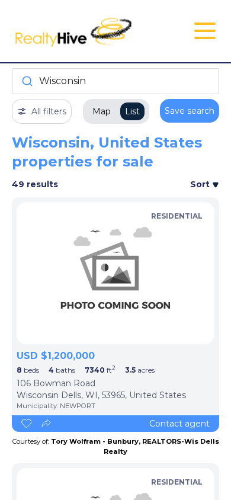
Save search (189, 110)
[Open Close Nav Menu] (205, 31)
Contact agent (179, 423)
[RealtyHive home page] (81, 31)
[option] (115, 273)
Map (101, 111)
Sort (201, 184)
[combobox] (115, 81)
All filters (48, 111)
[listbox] (115, 273)
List (132, 111)
